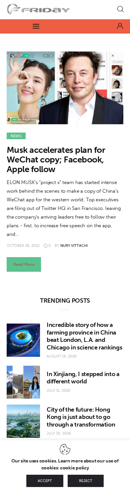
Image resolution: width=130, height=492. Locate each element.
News (16, 136)
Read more (24, 264)
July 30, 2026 (59, 433)
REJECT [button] (85, 481)
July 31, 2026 (58, 390)
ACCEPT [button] (45, 481)
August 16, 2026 (62, 356)
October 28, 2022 (23, 246)
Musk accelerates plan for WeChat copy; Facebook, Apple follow (56, 159)
